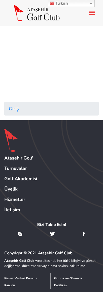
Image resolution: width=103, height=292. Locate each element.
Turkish (61, 3)
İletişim (12, 210)
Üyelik (11, 189)
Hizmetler (14, 199)
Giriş (14, 108)
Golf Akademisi (20, 179)
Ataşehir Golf (18, 158)
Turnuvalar (15, 168)
